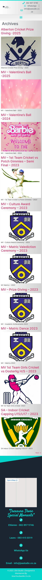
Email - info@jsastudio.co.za (21, 563)
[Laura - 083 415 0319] (21, 532)
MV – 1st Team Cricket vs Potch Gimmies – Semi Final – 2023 (19, 161)
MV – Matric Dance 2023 (19, 328)
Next (38, 453)
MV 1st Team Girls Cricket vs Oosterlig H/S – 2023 (20, 369)
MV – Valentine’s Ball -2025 (16, 74)
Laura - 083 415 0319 (21, 537)
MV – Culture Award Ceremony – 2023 (15, 206)
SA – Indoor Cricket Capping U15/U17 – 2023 (19, 412)
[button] (21, 17)
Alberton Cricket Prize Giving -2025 (17, 31)
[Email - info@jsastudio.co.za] (21, 558)
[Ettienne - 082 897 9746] (21, 519)
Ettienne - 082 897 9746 (21, 525)
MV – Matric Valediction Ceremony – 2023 (18, 248)
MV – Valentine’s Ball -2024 (16, 116)
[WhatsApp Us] (21, 545)
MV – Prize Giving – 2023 (19, 289)
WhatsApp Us (21, 550)
